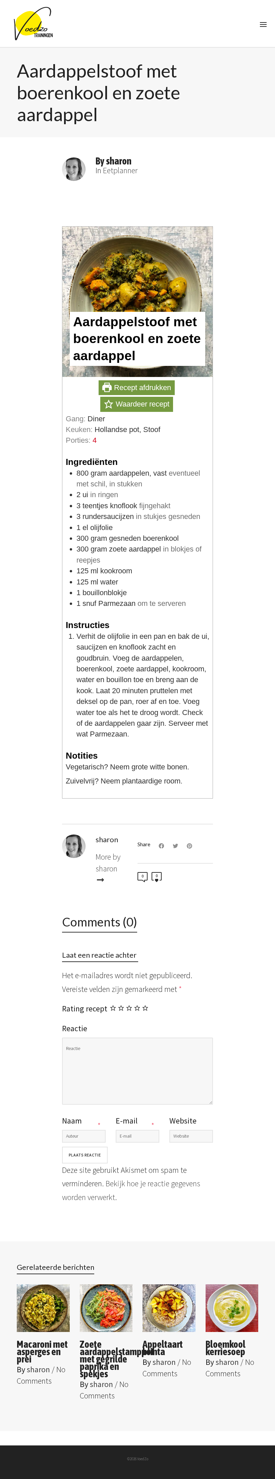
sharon (38, 1369)
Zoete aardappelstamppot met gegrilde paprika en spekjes (117, 1358)
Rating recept (84, 1008)
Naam (72, 1120)
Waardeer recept (141, 404)
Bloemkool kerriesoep (225, 1347)
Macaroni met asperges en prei (42, 1351)
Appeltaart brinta (163, 1347)
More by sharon (108, 862)
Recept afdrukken (141, 387)
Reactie (74, 1028)
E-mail (127, 1120)
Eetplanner (120, 170)
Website (183, 1120)
